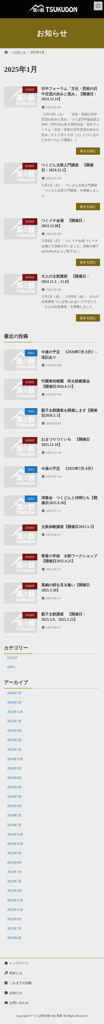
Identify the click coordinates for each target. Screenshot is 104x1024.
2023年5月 (14, 881)
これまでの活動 (20, 983)
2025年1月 (14, 750)
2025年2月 (14, 740)
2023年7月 (14, 872)
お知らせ (15, 993)
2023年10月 (15, 844)
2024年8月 (14, 778)
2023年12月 (15, 834)
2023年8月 (14, 863)
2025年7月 (14, 721)
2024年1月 (14, 825)
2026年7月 (14, 693)
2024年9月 (14, 768)
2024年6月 (14, 787)
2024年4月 (14, 806)
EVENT (12, 658)
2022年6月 (14, 938)
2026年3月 (14, 702)
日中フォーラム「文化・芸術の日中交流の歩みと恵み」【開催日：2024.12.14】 (69, 94)
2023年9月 (14, 853)
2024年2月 (14, 816)
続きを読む (88, 151)
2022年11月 (15, 910)
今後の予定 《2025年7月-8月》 (68, 469)
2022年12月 (15, 900)
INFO (11, 667)
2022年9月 (14, 919)
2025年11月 (15, 712)
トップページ (19, 963)
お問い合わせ (19, 1003)
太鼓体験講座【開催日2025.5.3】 (68, 527)
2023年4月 (14, 891)
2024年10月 (15, 759)
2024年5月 (14, 797)
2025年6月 (14, 731)
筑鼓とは (15, 973)
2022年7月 (14, 928)
